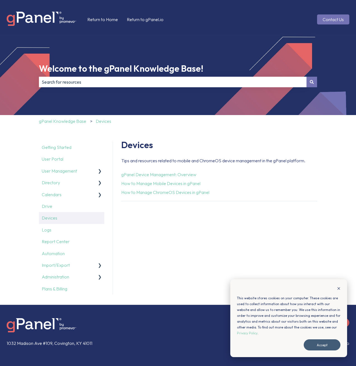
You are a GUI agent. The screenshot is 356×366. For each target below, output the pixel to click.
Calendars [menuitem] (51, 194)
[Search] (311, 82)
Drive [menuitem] (47, 206)
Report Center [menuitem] (56, 241)
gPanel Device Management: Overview (158, 174)
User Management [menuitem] (59, 171)
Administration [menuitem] (55, 277)
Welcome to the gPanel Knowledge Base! (121, 68)
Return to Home (102, 19)
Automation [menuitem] (53, 253)
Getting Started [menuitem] (56, 147)
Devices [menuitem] (49, 218)
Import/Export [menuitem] (56, 265)
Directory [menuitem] (51, 182)
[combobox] (172, 82)
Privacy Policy (247, 333)
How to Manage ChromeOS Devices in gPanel (165, 192)
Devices (103, 121)
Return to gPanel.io (145, 19)
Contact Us (333, 19)
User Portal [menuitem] (52, 159)
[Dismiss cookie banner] (338, 289)
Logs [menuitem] (46, 230)
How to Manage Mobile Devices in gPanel (161, 183)
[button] (99, 171)
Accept (322, 345)
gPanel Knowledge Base (62, 121)
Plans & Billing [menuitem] (54, 289)
